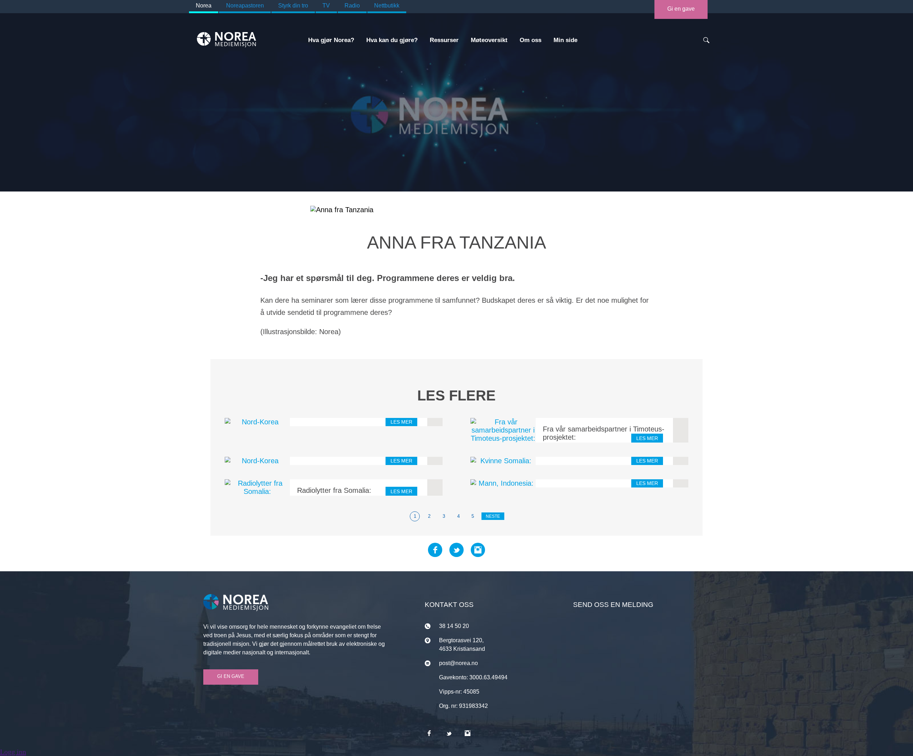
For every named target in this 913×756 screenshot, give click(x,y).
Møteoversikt (489, 40)
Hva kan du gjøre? (392, 40)
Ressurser (444, 40)
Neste (493, 516)
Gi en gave (681, 9)
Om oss (530, 40)
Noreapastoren (245, 5)
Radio (352, 5)
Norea (203, 5)
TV (326, 5)
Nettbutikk (386, 5)
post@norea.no (458, 663)
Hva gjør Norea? (331, 40)
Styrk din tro (293, 5)
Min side (565, 40)
